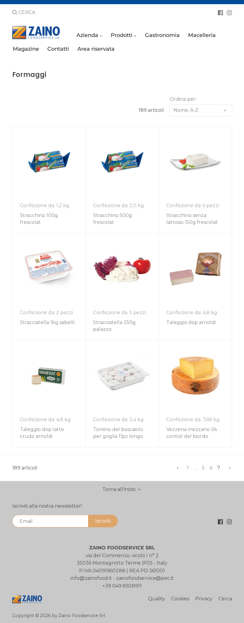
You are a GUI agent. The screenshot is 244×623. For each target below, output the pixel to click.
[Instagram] (229, 12)
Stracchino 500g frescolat (112, 219)
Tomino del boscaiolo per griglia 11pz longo (118, 433)
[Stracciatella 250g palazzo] (122, 268)
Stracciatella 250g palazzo (114, 326)
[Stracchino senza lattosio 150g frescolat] (195, 161)
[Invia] (14, 12)
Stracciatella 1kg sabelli (47, 322)
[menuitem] (90, 36)
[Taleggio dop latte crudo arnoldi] (49, 375)
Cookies (180, 599)
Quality (156, 599)
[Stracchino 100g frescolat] (49, 161)
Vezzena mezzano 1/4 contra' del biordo (191, 433)
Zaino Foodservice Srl (82, 615)
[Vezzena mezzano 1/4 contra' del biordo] (195, 375)
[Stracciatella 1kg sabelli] (49, 268)
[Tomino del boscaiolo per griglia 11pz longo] (122, 375)
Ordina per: (183, 99)
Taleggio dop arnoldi (191, 322)
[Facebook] (220, 12)
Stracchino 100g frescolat (39, 219)
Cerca (225, 599)
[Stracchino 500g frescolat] (122, 161)
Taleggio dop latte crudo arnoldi (42, 433)
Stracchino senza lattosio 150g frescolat (192, 219)
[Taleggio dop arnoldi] (195, 268)
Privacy (203, 599)
